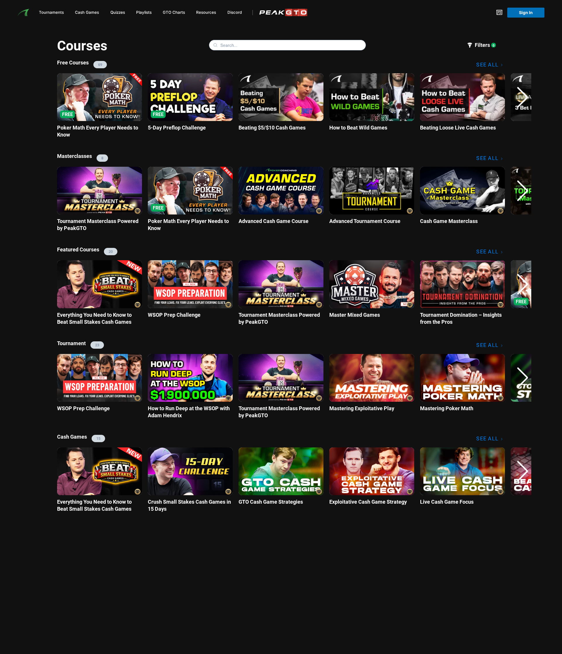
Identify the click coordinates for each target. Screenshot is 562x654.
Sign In (526, 12)
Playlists (144, 12)
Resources (206, 12)
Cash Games (87, 12)
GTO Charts (174, 12)
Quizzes (117, 12)
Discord (234, 12)
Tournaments (51, 12)
